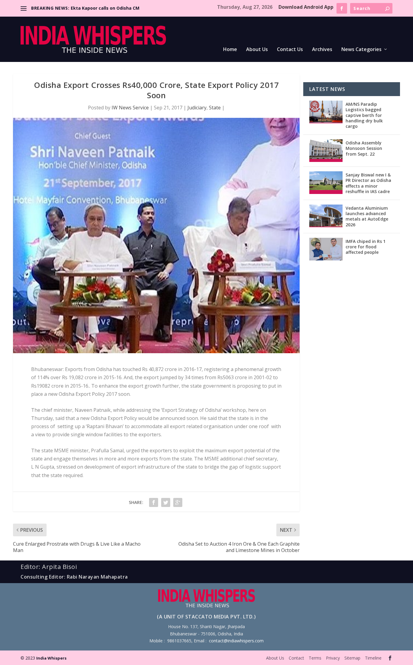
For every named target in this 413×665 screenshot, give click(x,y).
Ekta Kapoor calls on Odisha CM (105, 8)
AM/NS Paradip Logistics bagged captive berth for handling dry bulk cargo (364, 115)
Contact (296, 658)
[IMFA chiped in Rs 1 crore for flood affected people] (326, 249)
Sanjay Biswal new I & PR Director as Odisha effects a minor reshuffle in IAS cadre (368, 183)
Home (230, 50)
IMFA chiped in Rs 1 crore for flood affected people (365, 246)
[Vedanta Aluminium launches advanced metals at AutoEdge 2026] (326, 216)
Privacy (333, 658)
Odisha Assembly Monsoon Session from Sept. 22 (364, 148)
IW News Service (130, 107)
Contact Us (290, 50)
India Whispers (51, 658)
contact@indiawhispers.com (236, 641)
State (215, 107)
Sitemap (352, 658)
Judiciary (197, 107)
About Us (257, 50)
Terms (315, 658)
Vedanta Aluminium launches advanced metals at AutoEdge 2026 (367, 216)
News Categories (361, 50)
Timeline (373, 658)
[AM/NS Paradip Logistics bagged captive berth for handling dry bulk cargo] (326, 112)
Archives (322, 50)
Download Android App (305, 7)
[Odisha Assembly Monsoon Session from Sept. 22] (326, 150)
